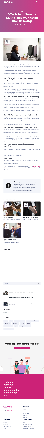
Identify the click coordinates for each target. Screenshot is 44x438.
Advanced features (8, 326)
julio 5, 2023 (11, 298)
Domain (22, 323)
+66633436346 (11, 412)
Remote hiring (15, 323)
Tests (24, 411)
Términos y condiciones (28, 426)
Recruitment (17, 320)
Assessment (27, 326)
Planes (24, 409)
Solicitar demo (22, 347)
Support (5, 428)
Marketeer (29, 320)
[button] (37, 2)
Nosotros (25, 417)
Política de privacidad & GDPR (29, 428)
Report (16, 326)
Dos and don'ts (7, 323)
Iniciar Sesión (6, 422)
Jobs (23, 320)
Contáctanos (25, 415)
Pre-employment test (9, 328)
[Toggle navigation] (39, 2)
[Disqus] (22, 265)
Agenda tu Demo (7, 426)
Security (28, 323)
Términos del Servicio (27, 430)
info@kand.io (9, 410)
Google (6, 320)
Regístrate (32, 384)
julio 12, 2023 (11, 293)
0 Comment (26, 24)
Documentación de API (27, 424)
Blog (24, 422)
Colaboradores (26, 413)
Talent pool (35, 320)
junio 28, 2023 (12, 304)
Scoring (21, 326)
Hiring (11, 320)
